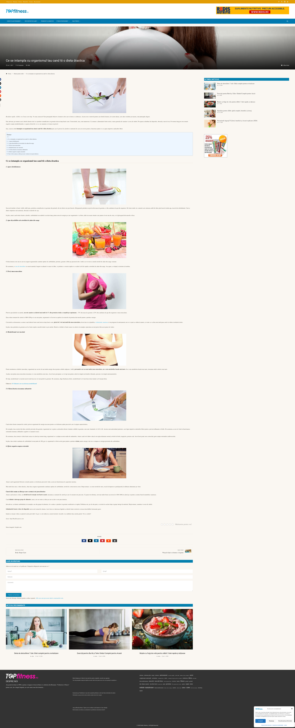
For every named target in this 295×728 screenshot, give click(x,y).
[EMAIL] (114, 540)
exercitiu (174, 681)
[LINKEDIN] (96, 540)
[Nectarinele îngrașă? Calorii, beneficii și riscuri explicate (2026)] (210, 123)
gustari (191, 681)
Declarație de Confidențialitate (277, 725)
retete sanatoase (147, 687)
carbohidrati (154, 678)
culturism (185, 678)
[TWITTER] (90, 540)
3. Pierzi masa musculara (14, 145)
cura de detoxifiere (20, 266)
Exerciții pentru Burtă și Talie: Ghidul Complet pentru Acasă (99, 653)
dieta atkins (194, 678)
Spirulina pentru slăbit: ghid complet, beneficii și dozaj (234, 111)
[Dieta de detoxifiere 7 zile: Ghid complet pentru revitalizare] (210, 86)
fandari (178, 681)
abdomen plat (147, 675)
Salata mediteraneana (158, 687)
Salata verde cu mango (168, 687)
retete (191, 684)
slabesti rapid (179, 687)
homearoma (75, 693)
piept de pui (160, 684)
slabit (188, 687)
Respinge (271, 721)
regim (187, 684)
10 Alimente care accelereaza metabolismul (24, 384)
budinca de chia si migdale (184, 675)
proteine (168, 684)
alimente (157, 675)
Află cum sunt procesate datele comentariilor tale (49, 598)
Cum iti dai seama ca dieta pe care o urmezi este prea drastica (23, 154)
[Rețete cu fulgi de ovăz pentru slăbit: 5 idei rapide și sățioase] (210, 104)
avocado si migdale (171, 675)
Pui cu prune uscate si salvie (176, 684)
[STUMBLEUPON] (108, 540)
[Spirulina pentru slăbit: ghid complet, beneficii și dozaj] (210, 113)
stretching (200, 687)
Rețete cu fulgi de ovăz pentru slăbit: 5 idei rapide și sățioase (162, 653)
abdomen (141, 675)
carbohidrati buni (161, 678)
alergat (152, 675)
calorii (191, 675)
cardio (165, 678)
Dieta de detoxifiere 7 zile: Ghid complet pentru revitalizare (36, 653)
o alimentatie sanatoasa (101, 322)
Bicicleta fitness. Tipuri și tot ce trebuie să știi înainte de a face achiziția (91, 707)
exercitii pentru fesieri (167, 681)
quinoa (183, 684)
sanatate (174, 687)
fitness (182, 681)
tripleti (141, 690)
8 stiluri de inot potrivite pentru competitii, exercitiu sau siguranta (95, 678)
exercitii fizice (159, 681)
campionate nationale (145, 678)
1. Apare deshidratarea (13, 141)
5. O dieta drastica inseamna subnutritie (18, 149)
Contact (285, 725)
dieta (190, 678)
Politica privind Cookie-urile (266, 725)
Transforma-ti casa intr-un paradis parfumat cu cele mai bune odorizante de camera (97, 693)
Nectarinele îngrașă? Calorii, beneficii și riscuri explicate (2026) (237, 121)
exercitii (151, 681)
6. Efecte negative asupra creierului (16, 152)
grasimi (187, 681)
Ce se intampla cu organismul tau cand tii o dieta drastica (22, 139)
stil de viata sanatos (194, 687)
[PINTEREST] (102, 540)
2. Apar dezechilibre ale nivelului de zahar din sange (21, 143)
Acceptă (260, 721)
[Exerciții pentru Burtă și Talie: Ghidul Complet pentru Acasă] (210, 96)
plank (164, 684)
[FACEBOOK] (84, 540)
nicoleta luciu (153, 684)
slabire (184, 688)
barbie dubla (177, 675)
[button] (292, 708)
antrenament (163, 675)
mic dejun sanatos (144, 684)
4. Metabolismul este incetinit (15, 147)
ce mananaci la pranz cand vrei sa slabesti (175, 678)
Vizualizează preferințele (285, 721)
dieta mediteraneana (144, 681)
